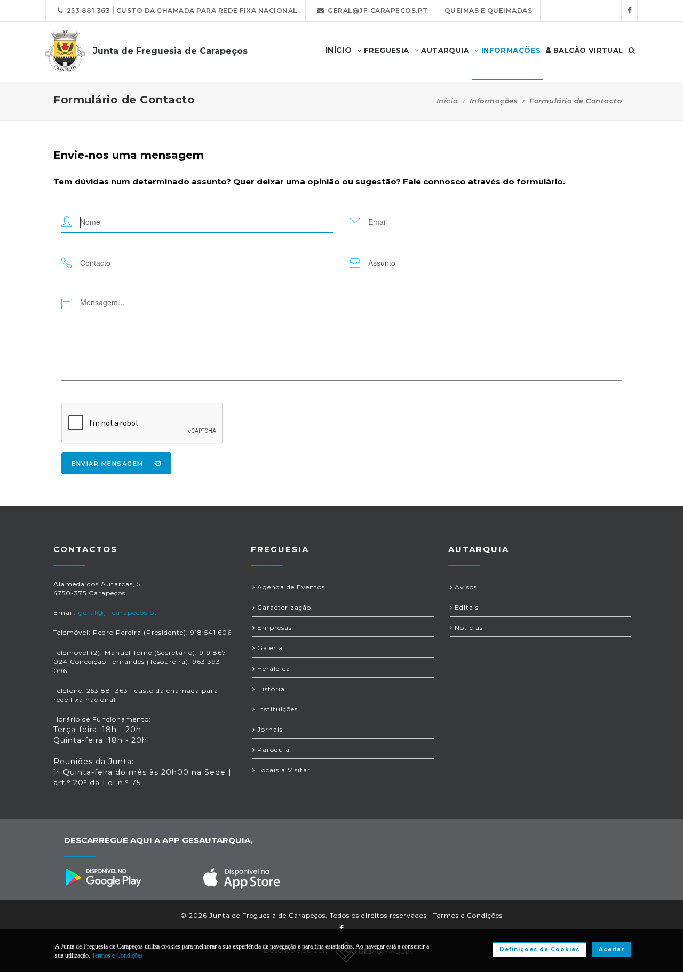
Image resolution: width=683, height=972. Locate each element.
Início (447, 100)
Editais (465, 607)
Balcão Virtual (587, 50)
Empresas (273, 627)
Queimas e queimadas (488, 10)
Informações (510, 50)
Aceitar (611, 949)
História (270, 689)
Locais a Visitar (283, 770)
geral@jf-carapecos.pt (376, 10)
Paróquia (272, 750)
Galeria (269, 648)
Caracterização (283, 607)
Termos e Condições (468, 915)
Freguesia (385, 50)
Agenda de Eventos (290, 587)
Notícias (467, 627)
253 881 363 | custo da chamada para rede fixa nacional (180, 10)
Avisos (464, 587)
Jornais (269, 729)
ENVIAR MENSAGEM (108, 463)
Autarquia (444, 50)
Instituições (276, 709)
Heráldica (272, 669)
